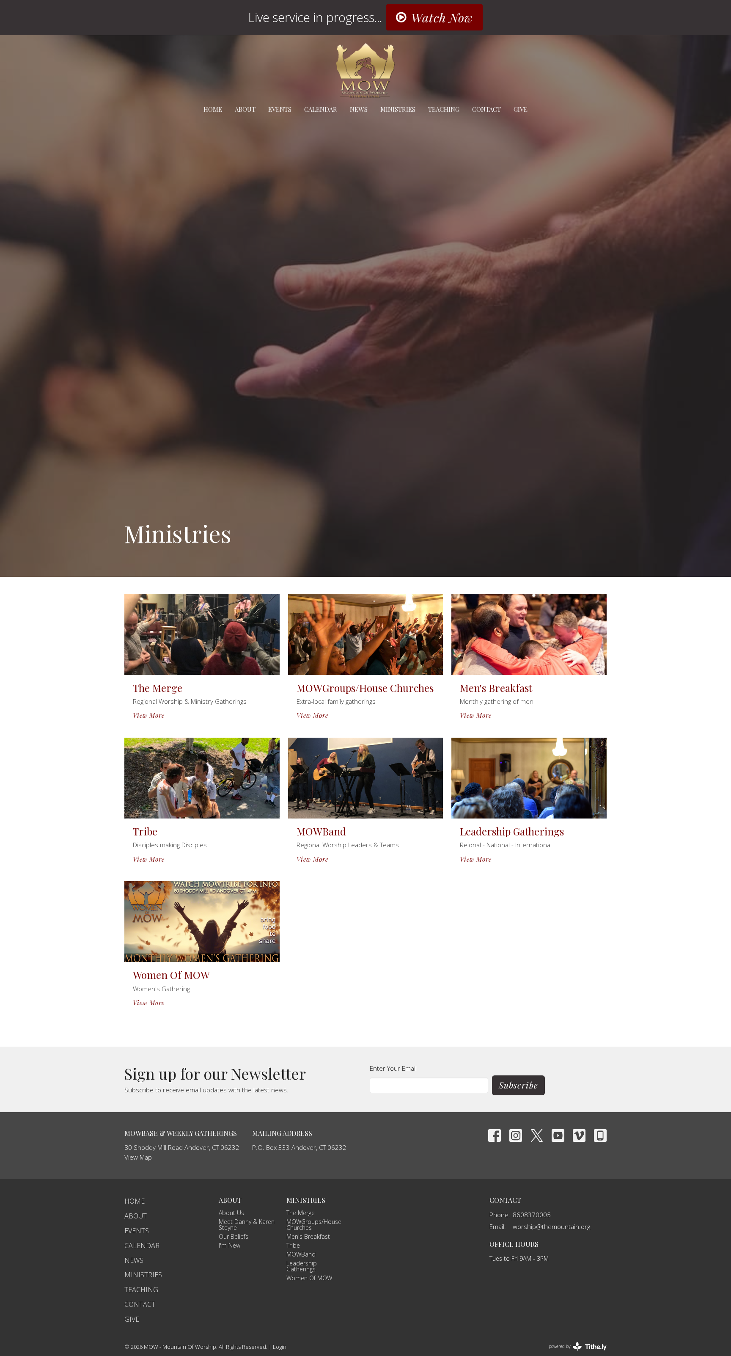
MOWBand (301, 1254)
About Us (231, 1213)
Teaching (443, 109)
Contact (486, 109)
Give (521, 109)
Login (279, 1346)
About (245, 109)
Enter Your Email (393, 1068)
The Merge (300, 1213)
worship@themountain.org (551, 1226)
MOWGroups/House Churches (313, 1225)
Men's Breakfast (308, 1236)
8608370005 (532, 1214)
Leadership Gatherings (301, 1266)
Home (212, 109)
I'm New (229, 1245)
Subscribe (518, 1085)
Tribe (293, 1245)
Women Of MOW (309, 1278)
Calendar (320, 109)
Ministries (397, 109)
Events (279, 109)
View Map (138, 1157)
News (359, 109)
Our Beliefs (233, 1236)
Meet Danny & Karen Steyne (247, 1225)
